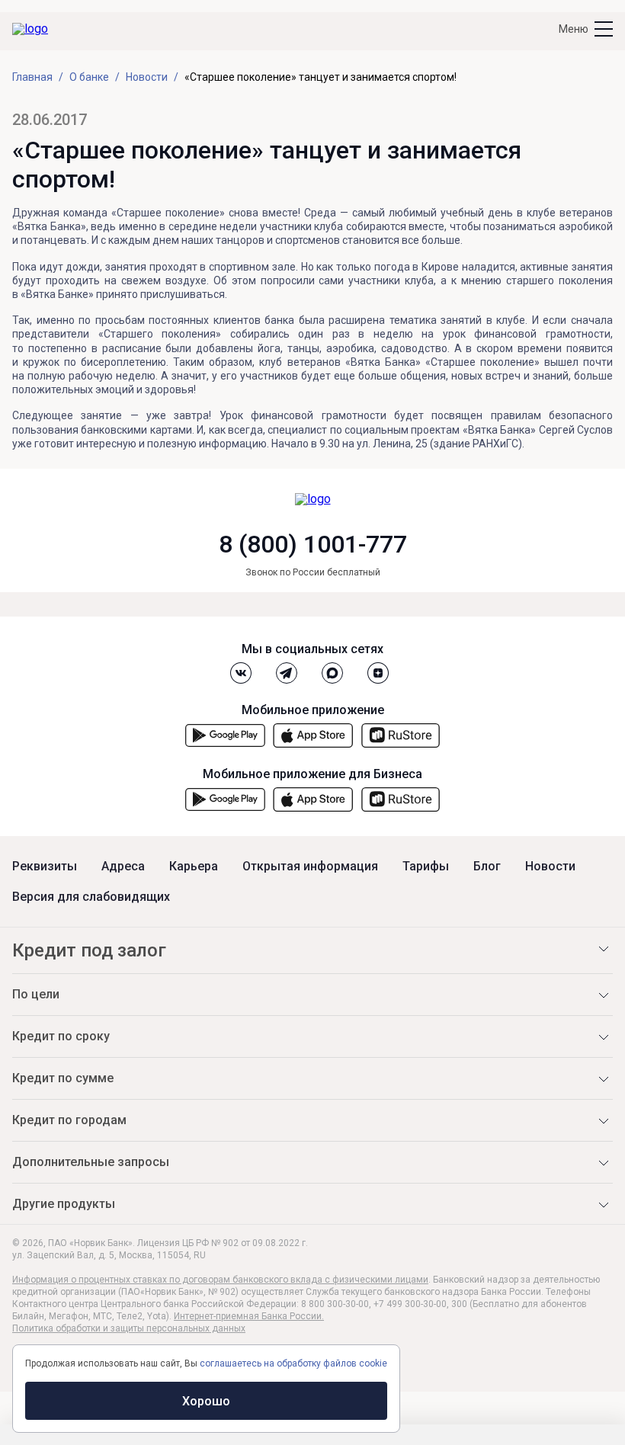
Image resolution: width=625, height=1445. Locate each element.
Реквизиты (44, 866)
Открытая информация (310, 866)
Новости (550, 866)
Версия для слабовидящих (91, 897)
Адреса (123, 866)
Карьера (193, 866)
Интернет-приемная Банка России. (249, 1316)
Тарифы (425, 866)
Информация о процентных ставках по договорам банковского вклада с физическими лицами (220, 1279)
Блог (487, 866)
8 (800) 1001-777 (313, 544)
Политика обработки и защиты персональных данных (128, 1328)
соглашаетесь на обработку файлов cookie (293, 1363)
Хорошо (206, 1401)
